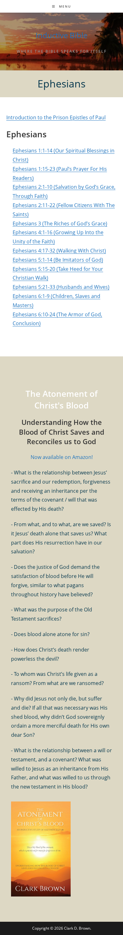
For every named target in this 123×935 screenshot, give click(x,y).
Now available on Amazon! (62, 457)
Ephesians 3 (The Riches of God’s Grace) (60, 223)
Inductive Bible (61, 35)
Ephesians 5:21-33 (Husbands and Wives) (61, 286)
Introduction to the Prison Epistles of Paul (56, 117)
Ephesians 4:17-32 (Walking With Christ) (59, 250)
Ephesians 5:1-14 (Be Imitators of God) (58, 259)
